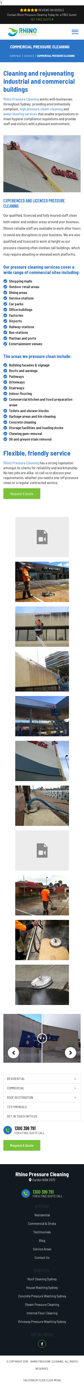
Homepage (15, 55)
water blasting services (20, 113)
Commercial (15, 1088)
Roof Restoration (20, 1097)
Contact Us (42, 1257)
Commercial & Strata (42, 1223)
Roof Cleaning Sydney (42, 1279)
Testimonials (17, 1107)
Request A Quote (22, 1145)
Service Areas (42, 1249)
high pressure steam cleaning (41, 109)
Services (29, 55)
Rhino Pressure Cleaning (21, 99)
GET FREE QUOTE (41, 19)
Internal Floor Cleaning (42, 1313)
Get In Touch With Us (22, 1116)
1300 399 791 (25, 1128)
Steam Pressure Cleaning (42, 1304)
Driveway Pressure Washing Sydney (42, 1321)
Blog (42, 1240)
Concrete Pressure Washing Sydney (42, 1296)
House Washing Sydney (42, 1287)
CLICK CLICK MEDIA (50, 1380)
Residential (16, 1079)
